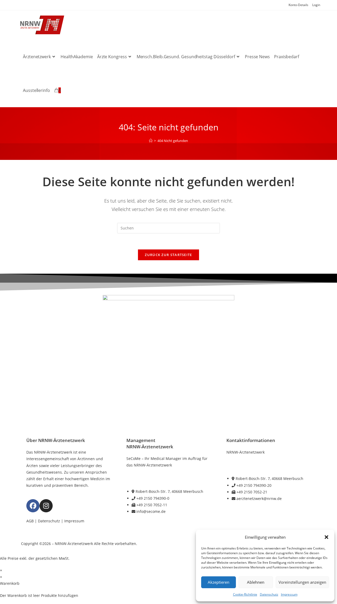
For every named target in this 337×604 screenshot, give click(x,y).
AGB (30, 520)
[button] (326, 537)
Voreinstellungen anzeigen (302, 582)
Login (316, 5)
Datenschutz (269, 594)
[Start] (150, 140)
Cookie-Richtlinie (245, 594)
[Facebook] (32, 505)
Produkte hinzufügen (59, 595)
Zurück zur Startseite (168, 254)
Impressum (289, 594)
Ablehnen (255, 582)
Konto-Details (298, 5)
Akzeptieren (218, 582)
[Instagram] (46, 505)
